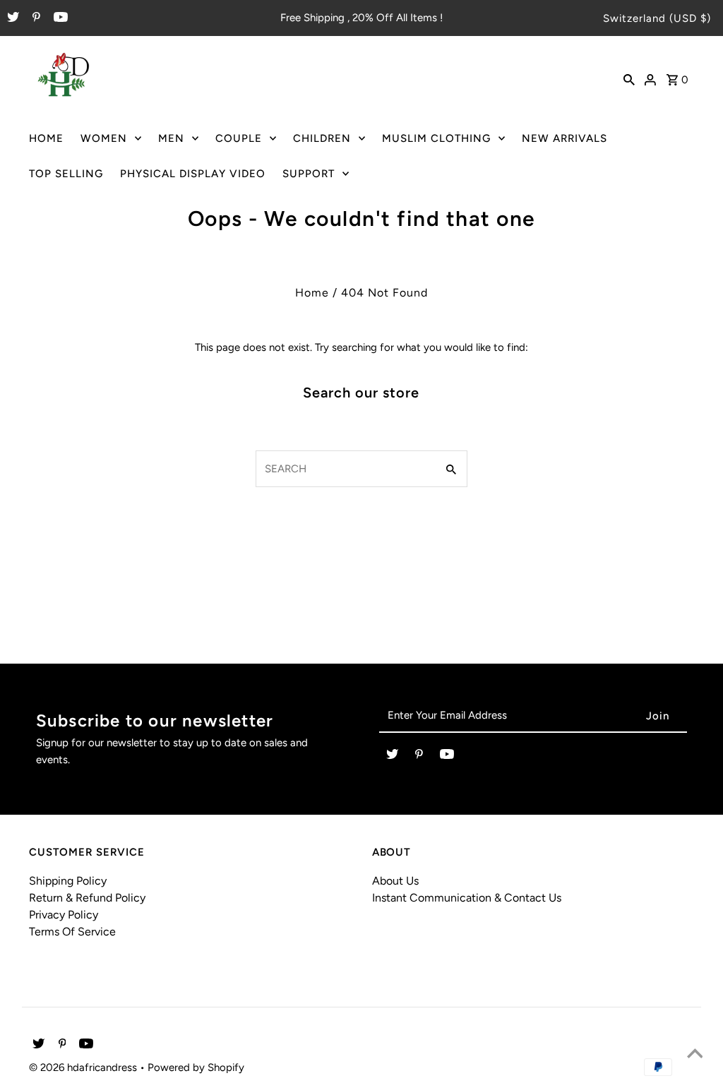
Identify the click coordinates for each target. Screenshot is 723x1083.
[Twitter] (11, 18)
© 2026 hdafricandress (84, 1067)
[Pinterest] (34, 18)
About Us (395, 880)
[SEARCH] (629, 78)
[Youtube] (59, 18)
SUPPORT (308, 173)
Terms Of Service (72, 931)
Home (312, 292)
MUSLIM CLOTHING (436, 138)
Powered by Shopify (196, 1067)
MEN (171, 138)
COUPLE (238, 138)
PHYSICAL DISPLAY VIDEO (192, 173)
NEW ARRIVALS (564, 138)
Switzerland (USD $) (657, 18)
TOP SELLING (66, 173)
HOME (46, 138)
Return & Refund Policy (87, 897)
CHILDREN (322, 138)
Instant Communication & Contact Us (466, 897)
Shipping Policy (68, 880)
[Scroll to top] (695, 1055)
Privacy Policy (63, 914)
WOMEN (103, 138)
